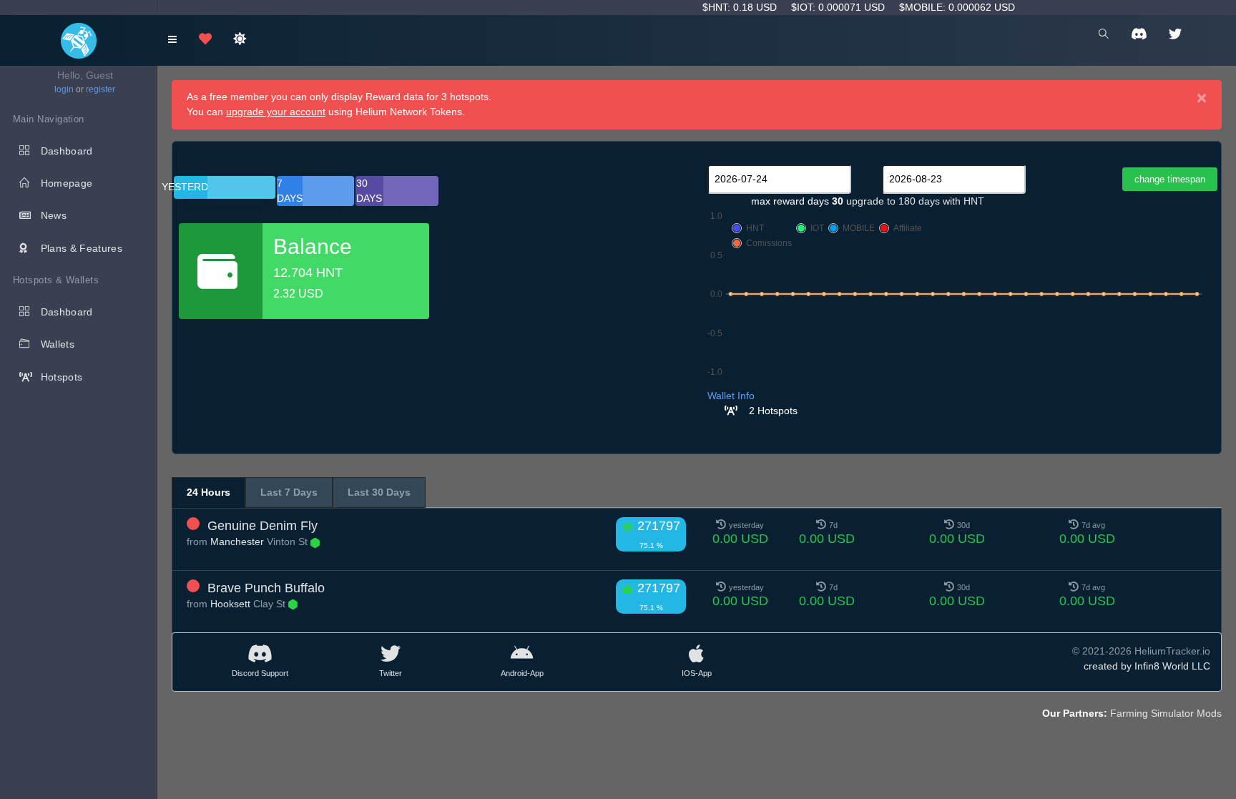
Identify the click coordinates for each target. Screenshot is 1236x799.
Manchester (237, 541)
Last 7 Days (289, 492)
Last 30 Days (379, 492)
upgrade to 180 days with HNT (915, 201)
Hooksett (230, 603)
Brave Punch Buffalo (266, 588)
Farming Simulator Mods (1166, 713)
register (100, 89)
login (64, 89)
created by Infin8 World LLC (1147, 666)
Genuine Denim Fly (262, 526)
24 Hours (208, 492)
